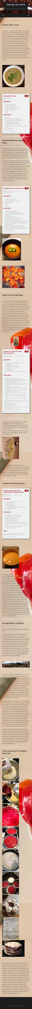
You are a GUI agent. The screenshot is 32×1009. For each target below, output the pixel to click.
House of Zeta (16, 4)
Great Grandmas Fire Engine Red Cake (14, 752)
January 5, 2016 (6, 297)
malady (16, 30)
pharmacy (26, 148)
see (14, 304)
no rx (18, 636)
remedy (16, 148)
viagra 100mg (15, 152)
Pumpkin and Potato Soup (13, 483)
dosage (4, 988)
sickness (22, 423)
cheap (11, 986)
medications (26, 308)
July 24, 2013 (5, 755)
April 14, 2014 (5, 625)
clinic (13, 423)
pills (16, 634)
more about (9, 429)
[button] (3, 341)
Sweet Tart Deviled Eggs (12, 295)
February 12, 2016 (7, 145)
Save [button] (26, 96)
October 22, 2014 (6, 486)
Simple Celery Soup (10, 25)
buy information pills (11, 308)
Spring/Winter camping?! (13, 623)
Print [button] (28, 96)
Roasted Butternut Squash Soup (13, 141)
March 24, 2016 (6, 27)
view (13, 970)
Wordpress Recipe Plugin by (9, 131)
